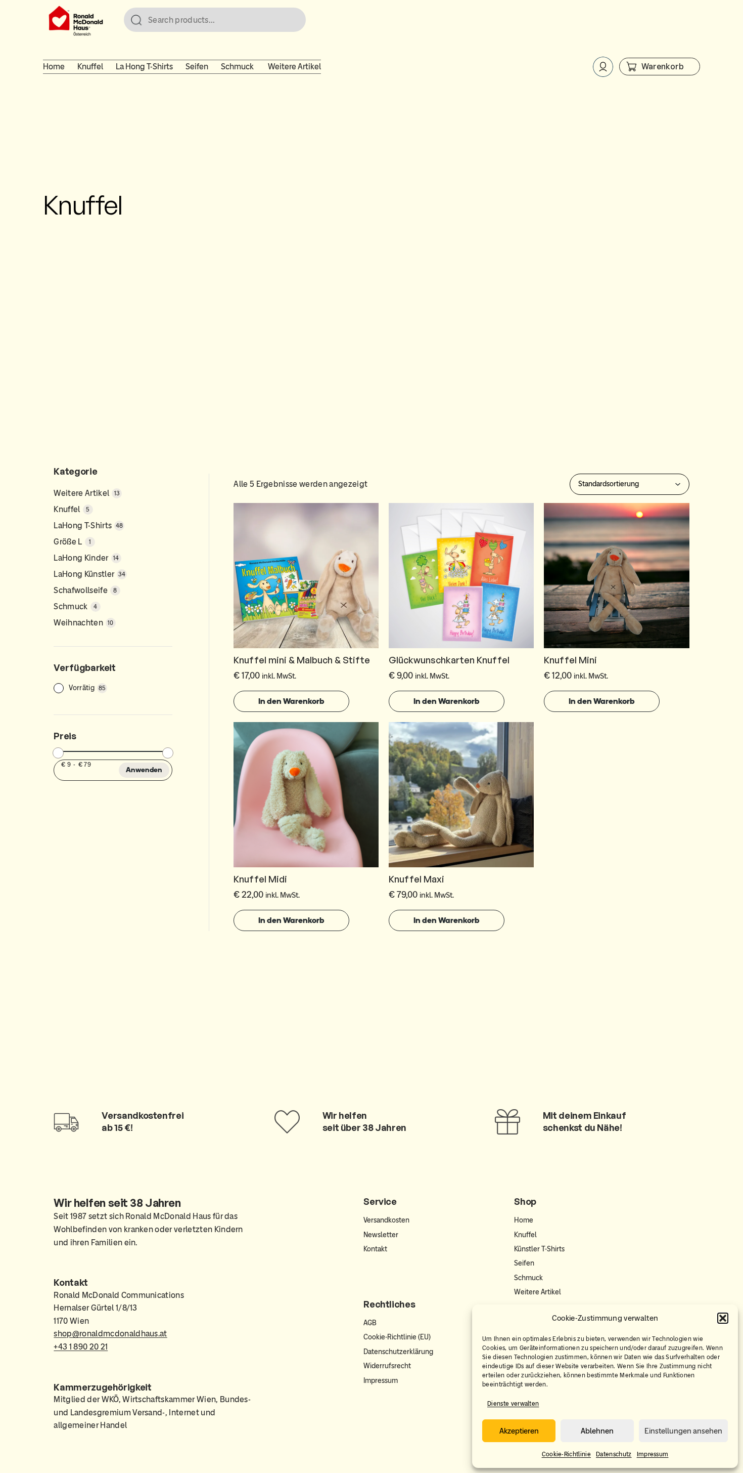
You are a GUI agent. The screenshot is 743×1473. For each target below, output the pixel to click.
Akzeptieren (519, 1431)
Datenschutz (614, 1454)
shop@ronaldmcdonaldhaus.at (110, 1333)
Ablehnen (597, 1431)
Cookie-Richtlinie (566, 1454)
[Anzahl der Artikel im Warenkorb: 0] (659, 66)
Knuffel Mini (570, 659)
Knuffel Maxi (416, 879)
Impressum (653, 1454)
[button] (723, 1318)
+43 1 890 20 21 (81, 1347)
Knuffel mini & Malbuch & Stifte (302, 659)
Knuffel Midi (260, 879)
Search (294, 20)
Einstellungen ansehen (683, 1431)
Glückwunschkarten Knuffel (449, 659)
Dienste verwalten (513, 1403)
